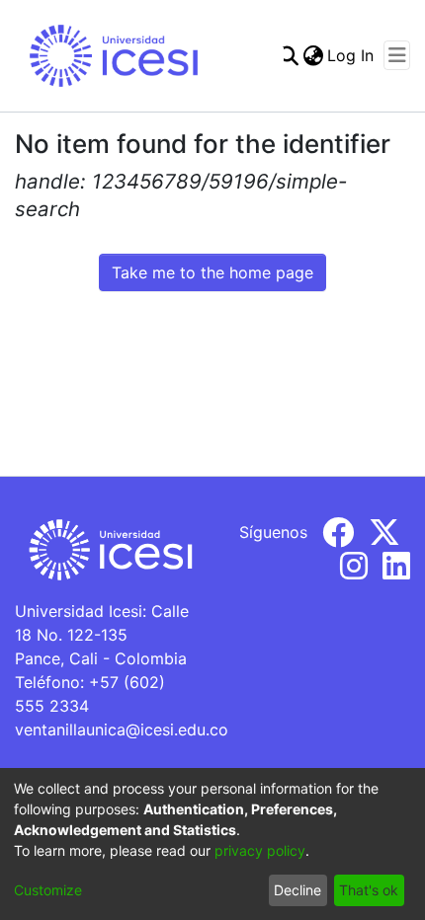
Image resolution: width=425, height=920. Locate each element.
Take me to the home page (212, 272)
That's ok (368, 890)
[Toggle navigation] (396, 55)
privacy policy (259, 850)
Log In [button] (351, 55)
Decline (297, 890)
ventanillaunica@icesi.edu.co (121, 729)
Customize (48, 890)
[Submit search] (288, 55)
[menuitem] (312, 55)
